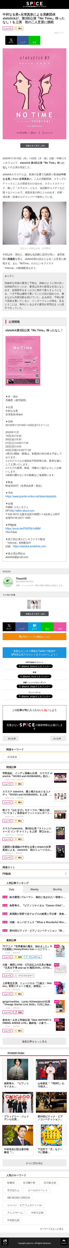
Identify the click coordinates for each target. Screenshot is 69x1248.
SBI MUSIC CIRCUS (18, 1197)
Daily (11, 889)
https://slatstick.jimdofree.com (29, 546)
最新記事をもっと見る (34, 1041)
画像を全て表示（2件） (36, 145)
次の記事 (57, 738)
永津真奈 (12, 757)
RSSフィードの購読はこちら (36, 636)
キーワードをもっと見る (51, 1228)
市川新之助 (50, 1182)
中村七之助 (37, 1212)
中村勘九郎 (13, 1220)
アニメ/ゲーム (15, 1212)
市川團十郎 (29, 1182)
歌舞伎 (11, 1182)
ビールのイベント (38, 1190)
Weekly (34, 889)
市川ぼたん (13, 1190)
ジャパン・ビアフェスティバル (24, 1205)
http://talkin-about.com (22, 510)
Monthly (57, 889)
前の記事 (11, 738)
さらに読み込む (34, 1163)
